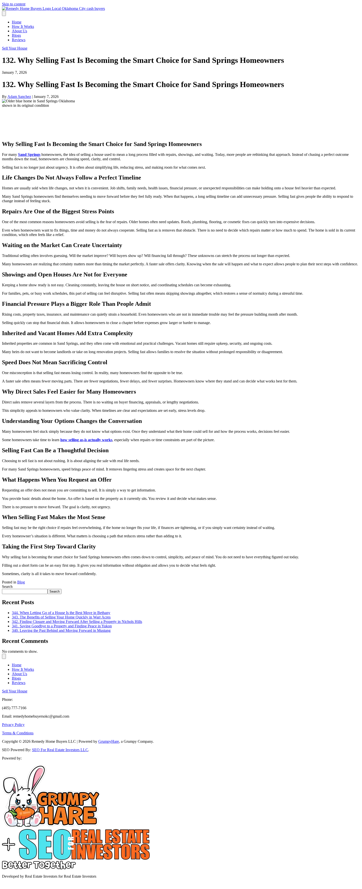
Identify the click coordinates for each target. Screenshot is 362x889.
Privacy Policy (13, 725)
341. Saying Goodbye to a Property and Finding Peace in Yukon (62, 626)
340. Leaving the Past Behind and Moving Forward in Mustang (61, 630)
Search (7, 586)
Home (16, 22)
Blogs (16, 35)
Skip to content (13, 4)
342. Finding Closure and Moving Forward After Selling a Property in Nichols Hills (77, 621)
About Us (19, 31)
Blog (21, 582)
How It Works (23, 26)
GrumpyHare (108, 741)
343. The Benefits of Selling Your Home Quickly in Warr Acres (61, 617)
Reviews (18, 40)
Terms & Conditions (17, 733)
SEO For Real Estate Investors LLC (60, 750)
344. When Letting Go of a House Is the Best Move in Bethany (61, 613)
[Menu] (4, 13)
